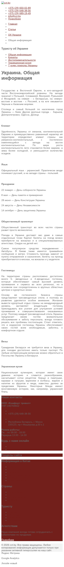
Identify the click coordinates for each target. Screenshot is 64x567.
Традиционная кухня (19, 62)
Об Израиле (15, 515)
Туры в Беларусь (17, 494)
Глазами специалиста (20, 477)
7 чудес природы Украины (22, 65)
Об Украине (14, 34)
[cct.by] (5, 2)
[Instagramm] (8, 449)
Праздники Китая (17, 480)
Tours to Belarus (17, 497)
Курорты (13, 57)
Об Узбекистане (17, 520)
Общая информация (20, 54)
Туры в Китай (15, 492)
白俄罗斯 (13, 500)
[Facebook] (8, 446)
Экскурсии (14, 472)
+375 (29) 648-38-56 (19, 10)
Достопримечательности (22, 60)
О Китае (12, 466)
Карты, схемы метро (19, 475)
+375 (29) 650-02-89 (19, 7)
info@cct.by (14, 16)
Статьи (12, 29)
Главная (12, 23)
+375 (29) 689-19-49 (19, 13)
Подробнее (14, 18)
